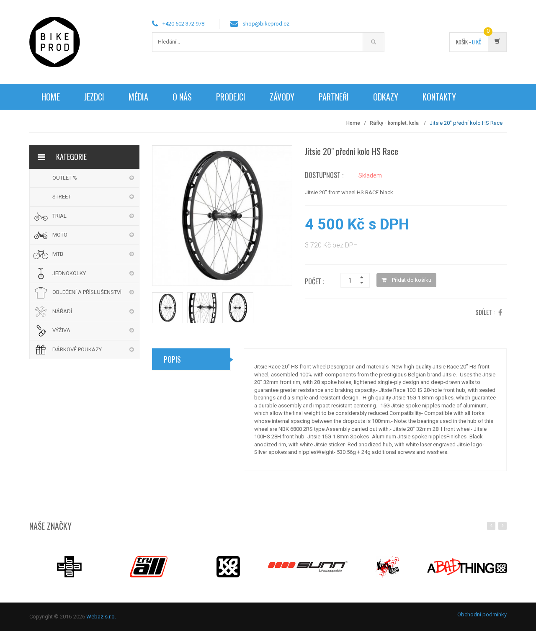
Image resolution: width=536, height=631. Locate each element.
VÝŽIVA (61, 330)
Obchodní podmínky (482, 614)
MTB (57, 254)
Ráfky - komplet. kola (395, 123)
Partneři (334, 96)
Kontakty (439, 96)
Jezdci (94, 96)
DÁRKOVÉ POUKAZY (77, 349)
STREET (61, 196)
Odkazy (385, 96)
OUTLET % (64, 178)
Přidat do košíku (411, 280)
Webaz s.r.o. (101, 616)
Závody (282, 96)
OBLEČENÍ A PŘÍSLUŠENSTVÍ (86, 292)
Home (50, 96)
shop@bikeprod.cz (265, 24)
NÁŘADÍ (62, 311)
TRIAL (59, 216)
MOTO (59, 235)
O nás (182, 96)
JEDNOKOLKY (69, 273)
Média (138, 96)
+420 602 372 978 (183, 24)
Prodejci (230, 96)
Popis (172, 359)
